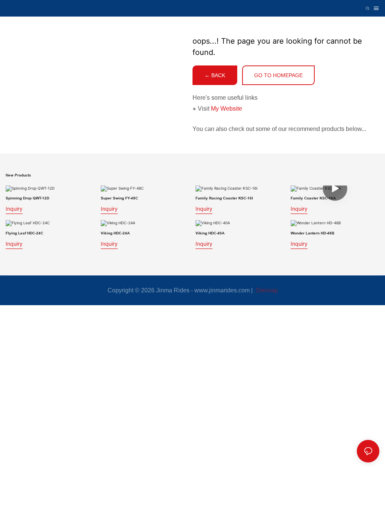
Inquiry (14, 208)
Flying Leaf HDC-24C (24, 233)
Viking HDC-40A (210, 233)
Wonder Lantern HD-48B (312, 233)
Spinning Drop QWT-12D (27, 198)
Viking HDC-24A (115, 233)
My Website (226, 108)
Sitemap (266, 290)
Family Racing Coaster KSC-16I (224, 198)
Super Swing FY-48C (119, 198)
